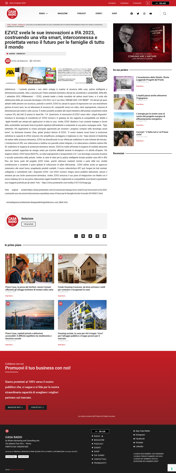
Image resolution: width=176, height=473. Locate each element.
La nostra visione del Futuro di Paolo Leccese (96, 416)
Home (9, 24)
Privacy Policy (11, 456)
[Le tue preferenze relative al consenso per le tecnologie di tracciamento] (172, 469)
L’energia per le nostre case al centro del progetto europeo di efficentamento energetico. (150, 116)
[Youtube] (150, 13)
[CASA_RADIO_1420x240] (56, 83)
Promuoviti (137, 3)
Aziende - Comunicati (18, 24)
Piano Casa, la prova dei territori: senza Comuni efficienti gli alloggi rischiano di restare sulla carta (29, 288)
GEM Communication (17, 469)
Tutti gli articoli (28, 224)
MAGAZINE (63, 13)
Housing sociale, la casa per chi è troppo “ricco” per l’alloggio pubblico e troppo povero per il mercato (80, 336)
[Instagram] (144, 13)
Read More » (9, 296)
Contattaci (124, 3)
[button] (76, 236)
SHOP (114, 13)
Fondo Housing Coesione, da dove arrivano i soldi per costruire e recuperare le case (81, 288)
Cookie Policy (23, 456)
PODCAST (81, 13)
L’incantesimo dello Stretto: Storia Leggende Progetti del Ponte (152, 78)
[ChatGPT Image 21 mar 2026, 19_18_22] (142, 62)
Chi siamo (112, 3)
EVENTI (99, 13)
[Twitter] (138, 13)
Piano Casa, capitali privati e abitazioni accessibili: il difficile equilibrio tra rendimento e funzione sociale (28, 336)
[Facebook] (131, 13)
